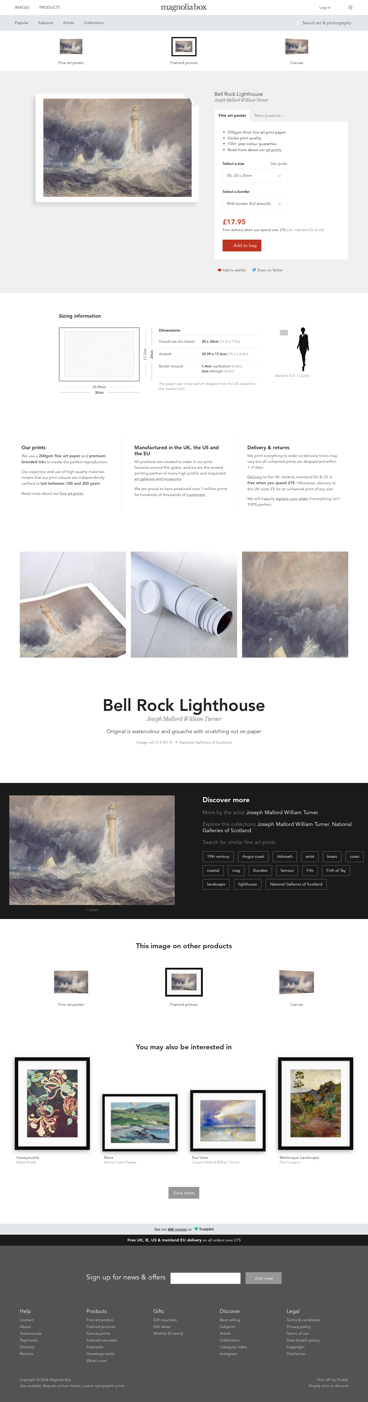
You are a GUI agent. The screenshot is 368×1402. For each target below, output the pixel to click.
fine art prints (71, 493)
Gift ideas (161, 1326)
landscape (216, 884)
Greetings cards (100, 1353)
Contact (27, 1319)
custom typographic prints (103, 1385)
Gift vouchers (165, 1319)
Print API (324, 1379)
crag (236, 870)
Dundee (260, 870)
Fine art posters (100, 1319)
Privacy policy (299, 1326)
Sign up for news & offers (125, 1277)
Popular (21, 22)
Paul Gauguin (290, 1162)
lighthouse (247, 884)
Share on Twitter (270, 270)
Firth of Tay (336, 870)
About (25, 1326)
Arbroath (285, 856)
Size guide (279, 163)
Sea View (200, 1157)
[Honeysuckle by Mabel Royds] (52, 1104)
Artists (68, 22)
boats (332, 856)
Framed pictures (100, 1326)
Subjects (45, 22)
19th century (218, 856)
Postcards (94, 1346)
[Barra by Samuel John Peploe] (140, 1123)
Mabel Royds (26, 1162)
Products (49, 7)
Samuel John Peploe (120, 1162)
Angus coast (253, 856)
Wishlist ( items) (168, 1333)
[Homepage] (184, 8)
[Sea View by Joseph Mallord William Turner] (228, 1120)
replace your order (292, 498)
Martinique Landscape (299, 1157)
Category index (233, 1346)
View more (184, 1193)
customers (196, 494)
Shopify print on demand (328, 1385)
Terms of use (298, 1333)
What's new (96, 1360)
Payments (28, 1340)
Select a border (236, 191)
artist (310, 856)
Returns (26, 1353)
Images (22, 7)
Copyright (295, 1346)
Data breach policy (303, 1340)
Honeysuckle (27, 1157)
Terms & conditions (303, 1319)
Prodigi (342, 1379)
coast (354, 856)
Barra (108, 1157)
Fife (310, 870)
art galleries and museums (157, 479)
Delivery (254, 477)
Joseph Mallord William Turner (241, 100)
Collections (94, 22)
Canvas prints (98, 1333)
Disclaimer (296, 1353)
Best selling (230, 1319)
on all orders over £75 (184, 1240)
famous (287, 870)
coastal (213, 870)
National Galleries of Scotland (296, 884)
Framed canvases (101, 1340)
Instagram (228, 1353)
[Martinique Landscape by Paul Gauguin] (315, 1104)
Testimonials (31, 1333)
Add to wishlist (234, 270)
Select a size (255, 163)
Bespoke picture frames (62, 1385)
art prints (273, 149)
